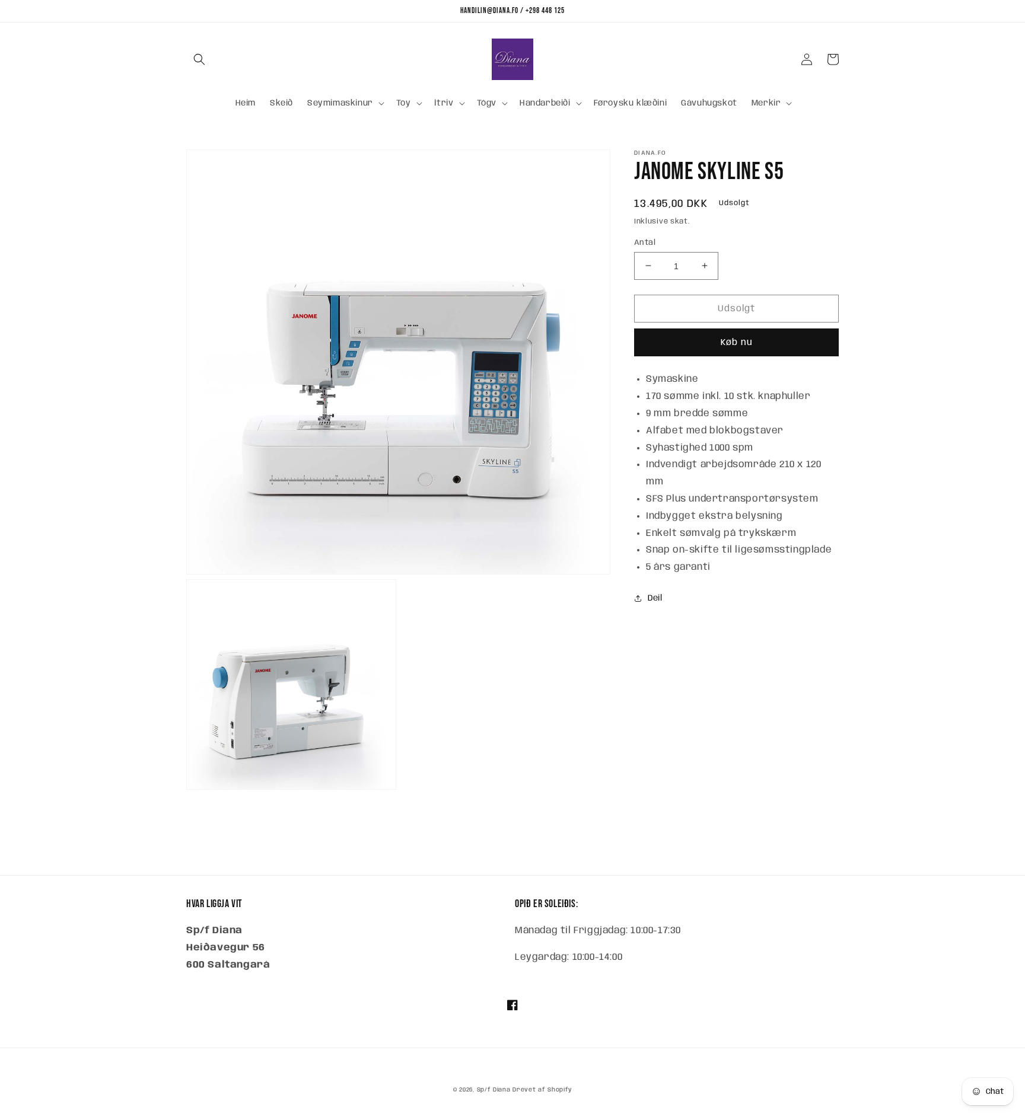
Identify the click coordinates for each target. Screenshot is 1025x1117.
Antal (644, 242)
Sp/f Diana (494, 1090)
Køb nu (737, 342)
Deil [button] (655, 597)
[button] (199, 59)
